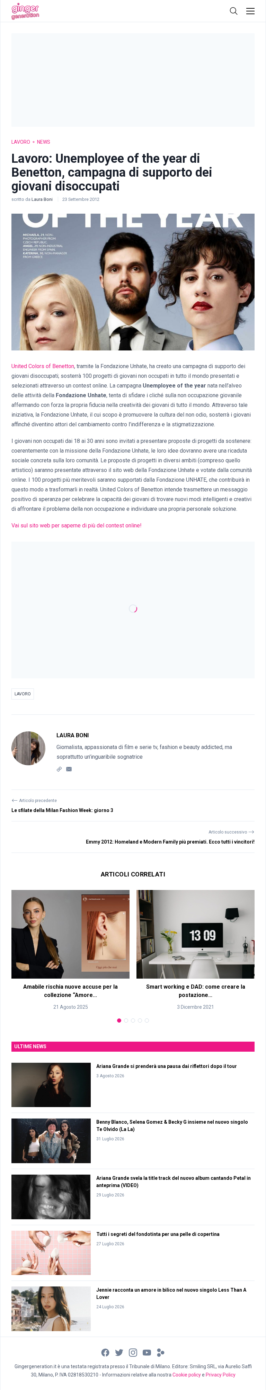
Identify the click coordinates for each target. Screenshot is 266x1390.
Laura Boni (43, 199)
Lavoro (20, 142)
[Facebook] (105, 1352)
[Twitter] (119, 1352)
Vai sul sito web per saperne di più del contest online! (76, 525)
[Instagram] (133, 1352)
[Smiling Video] (161, 1352)
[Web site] (59, 768)
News (43, 142)
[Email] (69, 768)
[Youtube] (147, 1352)
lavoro (23, 694)
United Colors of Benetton (42, 366)
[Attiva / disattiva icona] (233, 11)
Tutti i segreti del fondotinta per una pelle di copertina (158, 1234)
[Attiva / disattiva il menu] (250, 11)
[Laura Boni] (28, 752)
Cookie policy (186, 1375)
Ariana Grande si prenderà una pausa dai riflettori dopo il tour (166, 1066)
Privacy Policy (221, 1375)
